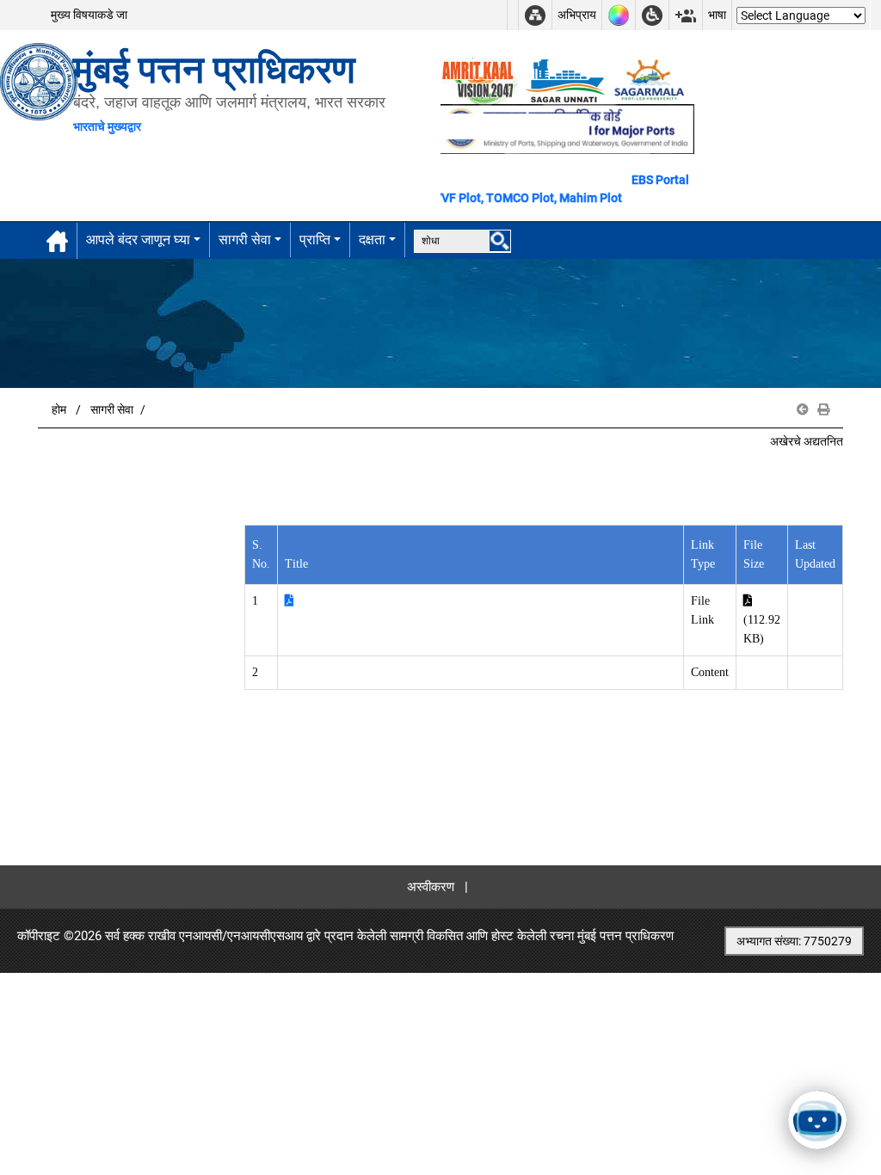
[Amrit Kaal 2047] (479, 80)
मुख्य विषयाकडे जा (89, 15)
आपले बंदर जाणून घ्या (138, 239)
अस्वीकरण (430, 887)
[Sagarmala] (650, 80)
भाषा (717, 15)
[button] (803, 410)
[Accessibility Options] (652, 15)
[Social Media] (685, 15)
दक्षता (372, 239)
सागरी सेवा (245, 239)
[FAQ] (513, 15)
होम (59, 409)
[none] (500, 241)
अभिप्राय (577, 15)
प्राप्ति (314, 239)
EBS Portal (660, 180)
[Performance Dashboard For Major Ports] (565, 80)
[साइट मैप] (535, 15)
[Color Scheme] (618, 15)
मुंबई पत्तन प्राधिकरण (625, 936)
